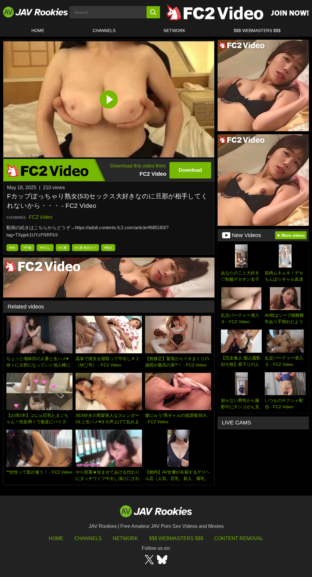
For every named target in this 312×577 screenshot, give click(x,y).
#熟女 (108, 247)
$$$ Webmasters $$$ (176, 538)
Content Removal (238, 538)
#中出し (45, 247)
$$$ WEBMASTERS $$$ (257, 30)
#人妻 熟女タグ (85, 247)
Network (174, 30)
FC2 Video (40, 217)
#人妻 (63, 247)
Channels (104, 30)
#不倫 (27, 247)
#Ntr (12, 247)
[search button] (153, 12)
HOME (37, 30)
